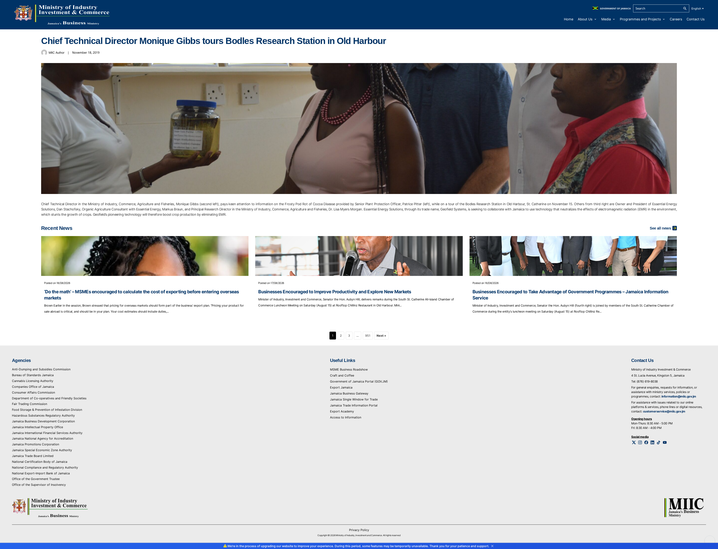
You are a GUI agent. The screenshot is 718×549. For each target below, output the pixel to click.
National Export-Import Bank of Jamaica (41, 473)
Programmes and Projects (640, 19)
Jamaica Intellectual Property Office (37, 427)
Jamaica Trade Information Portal (354, 405)
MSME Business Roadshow (349, 369)
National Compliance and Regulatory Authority (45, 467)
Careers (676, 19)
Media (606, 19)
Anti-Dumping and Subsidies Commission (41, 369)
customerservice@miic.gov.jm (664, 411)
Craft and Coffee (342, 375)
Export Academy (342, 411)
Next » (381, 335)
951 (367, 335)
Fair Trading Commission (29, 404)
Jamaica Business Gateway (349, 393)
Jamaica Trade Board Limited (32, 456)
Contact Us (696, 19)
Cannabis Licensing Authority (32, 381)
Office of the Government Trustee (36, 479)
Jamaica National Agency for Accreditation (42, 438)
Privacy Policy (359, 530)
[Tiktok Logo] (659, 442)
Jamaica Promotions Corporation (35, 444)
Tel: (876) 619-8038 (644, 381)
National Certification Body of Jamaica (39, 462)
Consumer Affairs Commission (33, 392)
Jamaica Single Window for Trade (354, 399)
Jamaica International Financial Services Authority (47, 433)
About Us (585, 19)
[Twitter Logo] (634, 442)
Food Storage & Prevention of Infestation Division (47, 410)
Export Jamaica (341, 387)
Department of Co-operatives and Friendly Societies (49, 398)
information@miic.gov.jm (679, 396)
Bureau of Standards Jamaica (33, 375)
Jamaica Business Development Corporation (43, 421)
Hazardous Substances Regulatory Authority (43, 415)
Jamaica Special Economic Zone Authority (42, 450)
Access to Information (345, 417)
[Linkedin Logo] (652, 442)
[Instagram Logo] (640, 442)
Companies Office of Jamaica (33, 387)
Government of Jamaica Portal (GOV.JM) (359, 381)
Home (568, 19)
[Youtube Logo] (665, 442)
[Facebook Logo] (646, 442)
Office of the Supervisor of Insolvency (39, 485)
